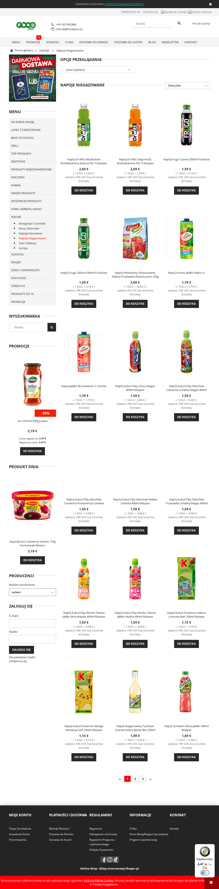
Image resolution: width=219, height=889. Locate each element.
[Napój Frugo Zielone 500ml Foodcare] (83, 238)
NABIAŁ (16, 185)
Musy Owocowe (29, 228)
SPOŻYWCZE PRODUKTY (26, 201)
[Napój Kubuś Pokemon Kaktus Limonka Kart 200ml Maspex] (186, 578)
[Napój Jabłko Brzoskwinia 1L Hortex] (83, 351)
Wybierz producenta (22, 584)
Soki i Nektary (27, 243)
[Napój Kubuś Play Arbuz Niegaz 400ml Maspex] (135, 351)
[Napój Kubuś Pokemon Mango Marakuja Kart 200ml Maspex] (83, 691)
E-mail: (14, 616)
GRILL (15, 146)
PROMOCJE (18, 302)
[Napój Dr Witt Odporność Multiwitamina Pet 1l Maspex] (135, 125)
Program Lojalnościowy (143, 840)
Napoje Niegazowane (32, 238)
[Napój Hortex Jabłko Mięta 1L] (186, 238)
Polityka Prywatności (101, 850)
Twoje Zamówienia (20, 828)
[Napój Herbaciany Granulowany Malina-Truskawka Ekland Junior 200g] (135, 238)
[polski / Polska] (200, 12)
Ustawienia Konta (19, 834)
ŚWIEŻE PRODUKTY (23, 193)
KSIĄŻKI (16, 262)
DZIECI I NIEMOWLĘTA (25, 270)
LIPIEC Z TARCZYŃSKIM (25, 130)
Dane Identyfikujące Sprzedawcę (149, 834)
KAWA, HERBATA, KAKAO (26, 209)
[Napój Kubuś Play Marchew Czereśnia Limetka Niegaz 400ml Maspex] (186, 351)
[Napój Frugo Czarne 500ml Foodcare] (186, 125)
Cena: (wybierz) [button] (75, 70)
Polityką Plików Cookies (99, 880)
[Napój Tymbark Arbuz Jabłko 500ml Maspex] (186, 691)
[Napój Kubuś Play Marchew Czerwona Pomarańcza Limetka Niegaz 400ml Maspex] (83, 465)
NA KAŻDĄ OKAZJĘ (22, 122)
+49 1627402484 (66, 24)
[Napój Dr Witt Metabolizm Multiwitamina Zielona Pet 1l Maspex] (83, 125)
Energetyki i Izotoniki (32, 223)
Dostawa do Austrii (60, 840)
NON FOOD (18, 278)
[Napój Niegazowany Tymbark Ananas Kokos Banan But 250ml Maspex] (135, 691)
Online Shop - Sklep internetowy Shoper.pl (109, 868)
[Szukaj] (179, 23)
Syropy (23, 248)
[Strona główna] (27, 26)
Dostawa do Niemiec (61, 834)
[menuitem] (16, 42)
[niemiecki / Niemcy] (174, 12)
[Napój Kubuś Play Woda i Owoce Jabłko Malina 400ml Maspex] (135, 578)
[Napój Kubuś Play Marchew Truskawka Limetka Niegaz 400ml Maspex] (186, 465)
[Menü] (212, 846)
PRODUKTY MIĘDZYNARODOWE (31, 169)
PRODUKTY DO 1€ (22, 294)
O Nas (133, 828)
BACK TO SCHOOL (22, 138)
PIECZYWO (18, 177)
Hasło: (13, 632)
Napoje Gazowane (30, 233)
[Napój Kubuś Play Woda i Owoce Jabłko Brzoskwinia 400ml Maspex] (83, 578)
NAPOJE (16, 217)
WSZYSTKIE (18, 161)
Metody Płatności (59, 828)
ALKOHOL (17, 254)
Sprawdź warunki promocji (124, 4)
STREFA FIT (18, 286)
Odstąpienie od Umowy (103, 834)
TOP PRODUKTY (21, 153)
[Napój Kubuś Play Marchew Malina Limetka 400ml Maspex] (135, 465)
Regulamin (95, 828)
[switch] (205, 872)
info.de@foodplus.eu (69, 29)
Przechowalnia (17, 840)
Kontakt (174, 828)
